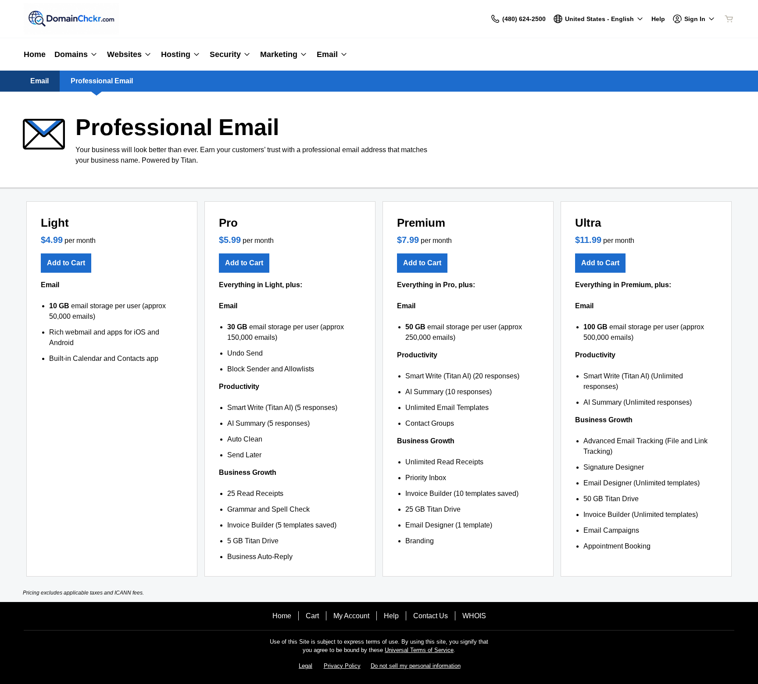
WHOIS (474, 616)
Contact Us (430, 616)
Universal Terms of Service (419, 650)
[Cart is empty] (729, 19)
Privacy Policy (342, 666)
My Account (351, 616)
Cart (312, 616)
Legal (305, 666)
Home (281, 616)
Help (391, 616)
